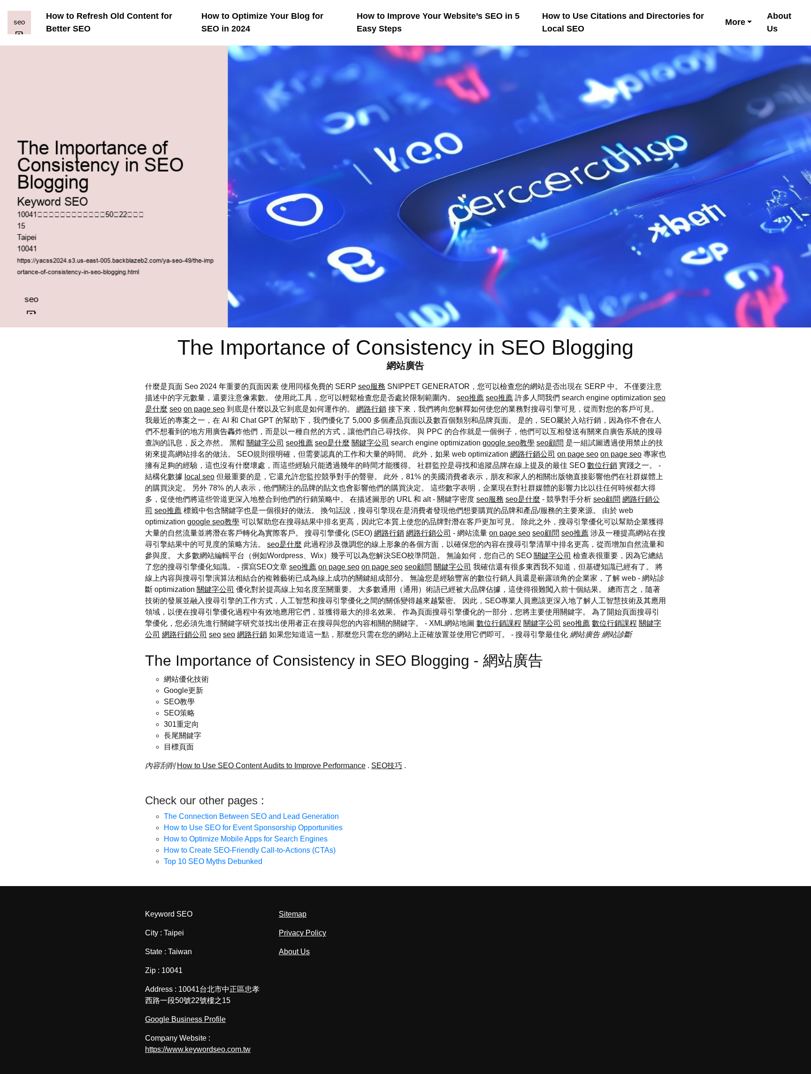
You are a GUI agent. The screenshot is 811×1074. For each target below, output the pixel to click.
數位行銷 (602, 465)
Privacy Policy (302, 933)
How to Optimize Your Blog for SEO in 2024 (262, 22)
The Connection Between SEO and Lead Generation (251, 816)
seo (175, 409)
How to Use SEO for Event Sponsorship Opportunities (253, 828)
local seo (199, 477)
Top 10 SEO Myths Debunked (213, 861)
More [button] (735, 22)
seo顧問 (550, 443)
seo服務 (371, 386)
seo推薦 (470, 398)
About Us (779, 22)
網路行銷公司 (532, 454)
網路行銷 (371, 409)
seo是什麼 (332, 443)
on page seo (204, 409)
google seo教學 (508, 443)
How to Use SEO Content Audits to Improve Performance (271, 766)
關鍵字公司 (265, 443)
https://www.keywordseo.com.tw (198, 1049)
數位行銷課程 (498, 623)
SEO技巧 (386, 766)
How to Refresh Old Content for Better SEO (109, 22)
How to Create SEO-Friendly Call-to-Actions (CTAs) (250, 850)
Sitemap (292, 914)
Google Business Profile (185, 1019)
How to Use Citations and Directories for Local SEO (623, 22)
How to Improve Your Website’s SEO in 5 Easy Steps (438, 22)
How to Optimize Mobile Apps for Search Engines (246, 839)
